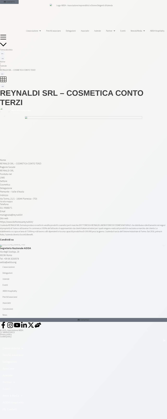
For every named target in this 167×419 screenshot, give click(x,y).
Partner (109, 30)
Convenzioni (8, 309)
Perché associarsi (53, 30)
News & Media (136, 30)
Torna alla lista (6, 49)
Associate (85, 30)
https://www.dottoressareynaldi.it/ (16, 222)
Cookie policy (5, 336)
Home (2, 61)
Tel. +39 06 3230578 (9, 258)
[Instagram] (10, 325)
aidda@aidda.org (8, 262)
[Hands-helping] (38, 325)
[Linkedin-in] (24, 325)
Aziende (97, 30)
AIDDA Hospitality (157, 30)
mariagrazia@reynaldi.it (11, 215)
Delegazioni (71, 30)
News (5, 315)
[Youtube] (17, 325)
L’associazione (32, 30)
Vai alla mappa (6, 201)
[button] (3, 245)
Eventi (123, 30)
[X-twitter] (31, 325)
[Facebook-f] (3, 325)
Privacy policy (6, 334)
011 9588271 (6, 208)
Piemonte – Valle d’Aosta (12, 191)
